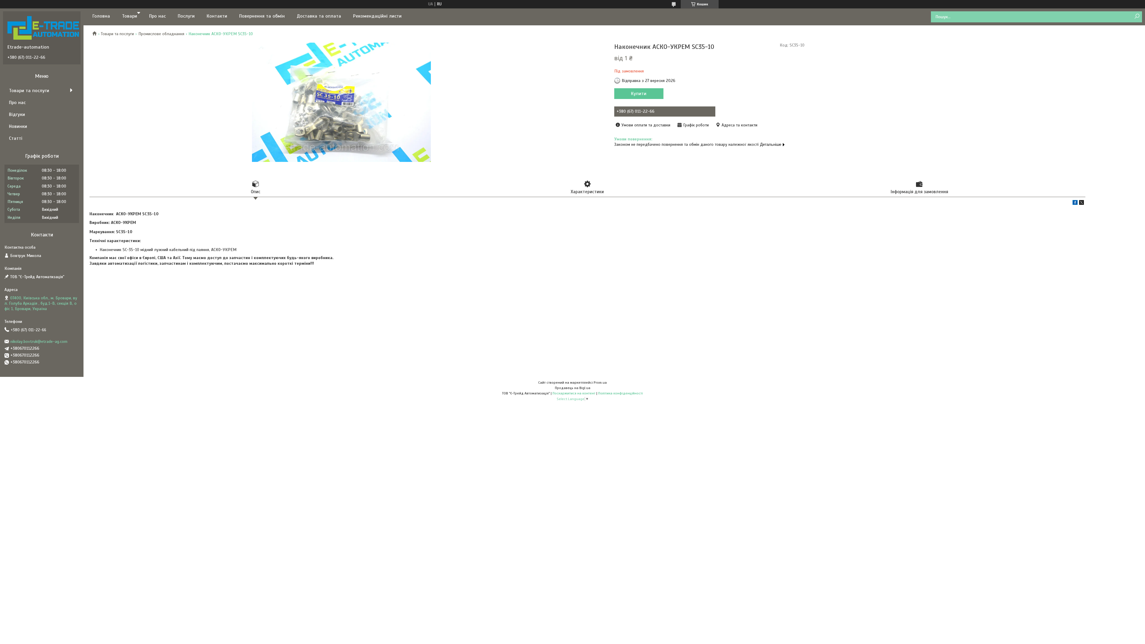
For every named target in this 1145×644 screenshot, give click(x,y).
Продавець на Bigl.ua (572, 388)
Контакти (217, 16)
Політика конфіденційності (620, 393)
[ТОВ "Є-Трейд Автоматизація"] (43, 28)
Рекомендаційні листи (377, 16)
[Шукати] (1137, 16)
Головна (101, 16)
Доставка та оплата (319, 16)
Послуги (186, 16)
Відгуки (17, 114)
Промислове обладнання (161, 33)
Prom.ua (600, 382)
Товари (129, 16)
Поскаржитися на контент (574, 393)
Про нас (157, 16)
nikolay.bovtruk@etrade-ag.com (38, 341)
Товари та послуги (117, 33)
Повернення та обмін (262, 16)
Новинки (18, 126)
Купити (638, 94)
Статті (15, 138)
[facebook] (1075, 203)
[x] (1081, 203)
